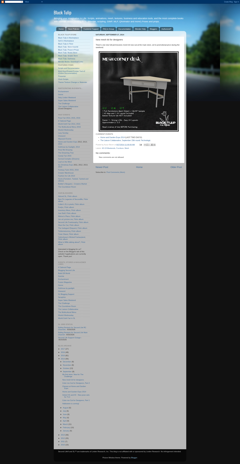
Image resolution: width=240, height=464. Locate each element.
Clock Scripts (63, 79)
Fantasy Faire (63, 170)
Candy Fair (62, 156)
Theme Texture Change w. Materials (72, 82)
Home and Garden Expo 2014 (112, 137)
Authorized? (166, 29)
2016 (78, 118)
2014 (68, 118)
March (65, 424)
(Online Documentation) (67, 73)
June (65, 414)
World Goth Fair (64, 124)
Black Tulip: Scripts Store (68, 56)
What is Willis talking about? (69, 242)
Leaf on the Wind (65, 162)
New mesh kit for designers (73, 380)
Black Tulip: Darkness (66, 59)
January (66, 431)
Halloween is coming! (70, 404)
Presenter (62, 76)
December (67, 362)
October (66, 368)
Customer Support (91, 29)
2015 (73, 118)
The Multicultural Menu (67, 127)
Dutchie (61, 276)
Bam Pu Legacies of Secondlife (70, 199)
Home (61, 29)
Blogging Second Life (66, 270)
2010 (63, 445)
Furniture (120, 148)
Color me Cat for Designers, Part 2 (76, 383)
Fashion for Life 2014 (66, 176)
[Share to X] (149, 145)
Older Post (176, 167)
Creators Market (80, 184)
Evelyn (60, 207)
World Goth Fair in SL (66, 318)
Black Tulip (62, 12)
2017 (63, 349)
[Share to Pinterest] (154, 145)
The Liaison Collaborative (68, 106)
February (67, 427)
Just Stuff (62, 213)
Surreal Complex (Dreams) (68, 159)
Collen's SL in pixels (66, 204)
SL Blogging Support (66, 294)
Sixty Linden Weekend (67, 97)
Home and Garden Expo (67, 142)
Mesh (127, 148)
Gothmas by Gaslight (66, 147)
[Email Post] (140, 145)
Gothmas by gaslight (66, 288)
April (65, 421)
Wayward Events (64, 139)
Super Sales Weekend (67, 100)
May (65, 418)
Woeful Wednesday (66, 130)
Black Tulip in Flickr (65, 44)
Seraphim (62, 297)
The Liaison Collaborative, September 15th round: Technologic (125, 140)
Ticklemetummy (64, 231)
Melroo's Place (64, 216)
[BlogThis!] (147, 145)
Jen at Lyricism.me (65, 219)
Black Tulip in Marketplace (68, 38)
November (67, 365)
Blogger (134, 458)
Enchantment (63, 91)
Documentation (124, 29)
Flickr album (72, 196)
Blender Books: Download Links (70, 62)
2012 (63, 438)
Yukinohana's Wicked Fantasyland (71, 237)
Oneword (61, 136)
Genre (60, 94)
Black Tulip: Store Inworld (68, 47)
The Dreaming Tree (66, 153)
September (67, 372)
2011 (63, 441)
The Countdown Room (67, 187)
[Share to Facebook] (152, 145)
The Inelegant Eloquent (67, 228)
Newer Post (102, 167)
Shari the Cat (63, 225)
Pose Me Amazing (65, 150)
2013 (63, 435)
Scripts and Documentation (69, 68)
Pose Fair (62, 118)
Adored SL (62, 196)
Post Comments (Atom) (115, 172)
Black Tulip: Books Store (67, 53)
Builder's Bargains (65, 184)
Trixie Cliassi (63, 234)
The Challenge (64, 103)
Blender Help (140, 29)
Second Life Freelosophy (68, 222)
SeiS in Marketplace (66, 41)
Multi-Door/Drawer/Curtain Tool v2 (71, 71)
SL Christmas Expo (65, 165)
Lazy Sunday (63, 133)
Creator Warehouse (66, 173)
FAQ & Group (108, 29)
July (64, 411)
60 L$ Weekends (108, 148)
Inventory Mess (64, 210)
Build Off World (64, 273)
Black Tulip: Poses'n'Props (68, 50)
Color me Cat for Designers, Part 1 (76, 400)
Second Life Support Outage (69, 338)
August (66, 408)
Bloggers (153, 29)
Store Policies (73, 29)
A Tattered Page (64, 121)
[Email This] (145, 145)
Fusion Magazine (65, 282)
